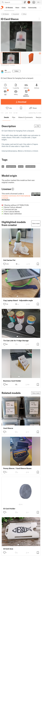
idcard (21, 166)
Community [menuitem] (32, 7)
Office (24, 14)
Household (16, 14)
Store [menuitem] (17, 7)
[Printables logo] (2, 7)
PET (5, 94)
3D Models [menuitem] (9, 7)
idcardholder (30, 166)
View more (36, 223)
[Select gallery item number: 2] (19, 296)
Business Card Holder (12, 381)
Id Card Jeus (8, 549)
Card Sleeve (8, 428)
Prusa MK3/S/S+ (26, 95)
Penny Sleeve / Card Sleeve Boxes (17, 468)
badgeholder (11, 166)
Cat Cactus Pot (9, 260)
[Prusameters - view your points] (29, 2)
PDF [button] (38, 126)
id (2, 166)
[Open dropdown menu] (39, 19)
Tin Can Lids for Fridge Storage (16, 341)
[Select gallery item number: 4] (22, 296)
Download (22, 102)
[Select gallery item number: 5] (24, 296)
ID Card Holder (9, 509)
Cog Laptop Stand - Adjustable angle (18, 300)
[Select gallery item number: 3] (21, 296)
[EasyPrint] (24, 2)
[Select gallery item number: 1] (17, 296)
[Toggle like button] (4, 264)
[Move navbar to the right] (40, 7)
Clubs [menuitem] (24, 7)
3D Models (6, 14)
